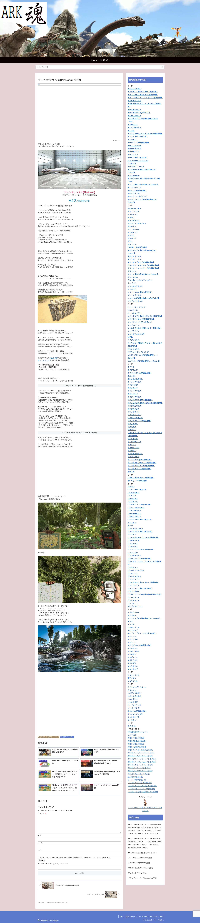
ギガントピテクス (134, 259)
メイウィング (133, 630)
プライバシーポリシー (144, 916)
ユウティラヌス (133, 675)
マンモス (131, 624)
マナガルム (132, 615)
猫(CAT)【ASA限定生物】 (138, 481)
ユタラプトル (133, 681)
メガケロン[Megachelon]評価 (139, 863)
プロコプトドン (133, 579)
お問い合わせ (130, 916)
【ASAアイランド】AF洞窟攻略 (140, 783)
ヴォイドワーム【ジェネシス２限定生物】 (143, 582)
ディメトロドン (133, 412)
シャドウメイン (133, 331)
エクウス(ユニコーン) (136, 166)
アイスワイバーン (134, 89)
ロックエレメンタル (135, 714)
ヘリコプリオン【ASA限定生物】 (140, 588)
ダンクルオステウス (135, 379)
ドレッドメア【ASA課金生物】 (139, 469)
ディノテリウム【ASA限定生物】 (140, 400)
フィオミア (132, 534)
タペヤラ (131, 367)
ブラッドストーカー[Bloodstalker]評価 (142, 878)
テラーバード (133, 394)
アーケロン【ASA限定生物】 (139, 142)
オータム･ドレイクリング (137, 196)
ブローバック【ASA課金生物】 (139, 558)
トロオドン (132, 451)
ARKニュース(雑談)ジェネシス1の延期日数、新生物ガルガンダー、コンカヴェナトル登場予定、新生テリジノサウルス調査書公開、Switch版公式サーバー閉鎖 (145, 843)
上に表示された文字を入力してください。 (53, 864)
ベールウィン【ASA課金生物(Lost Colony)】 (145, 594)
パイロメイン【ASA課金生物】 (139, 504)
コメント (42, 813)
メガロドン (132, 654)
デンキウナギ (133, 439)
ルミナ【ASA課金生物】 (137, 711)
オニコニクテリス (134, 187)
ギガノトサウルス (134, 256)
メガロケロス (133, 648)
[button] (162, 67)
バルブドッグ (133, 501)
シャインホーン (133, 325)
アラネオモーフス (134, 110)
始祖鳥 (130, 337)
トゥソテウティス (44, 360)
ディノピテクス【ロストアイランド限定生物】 (145, 403)
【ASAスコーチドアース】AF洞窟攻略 (142, 786)
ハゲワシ (131, 486)
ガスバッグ (132, 238)
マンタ (130, 621)
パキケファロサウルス (136, 507)
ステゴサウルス (133, 340)
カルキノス (132, 226)
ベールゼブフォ (133, 597)
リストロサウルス (134, 696)
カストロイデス (133, 211)
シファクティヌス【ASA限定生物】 (141, 319)
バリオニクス (133, 499)
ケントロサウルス (134, 295)
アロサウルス (133, 125)
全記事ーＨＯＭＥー (67, 737)
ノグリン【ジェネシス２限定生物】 (141, 478)
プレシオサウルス (134, 576)
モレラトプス (133, 666)
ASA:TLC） (146, 113)
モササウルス (133, 660)
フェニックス (133, 543)
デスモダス (132, 427)
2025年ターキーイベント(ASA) (139, 768)
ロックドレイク (133, 717)
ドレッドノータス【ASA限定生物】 (141, 466)
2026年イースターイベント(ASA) (140, 756)
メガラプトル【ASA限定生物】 (139, 645)
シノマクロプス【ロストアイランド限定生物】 (145, 316)
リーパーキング (133, 708)
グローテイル (133, 277)
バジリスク (132, 496)
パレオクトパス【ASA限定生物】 (140, 519)
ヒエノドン (132, 522)
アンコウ (131, 131)
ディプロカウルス (134, 406)
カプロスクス (133, 214)
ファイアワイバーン (135, 528)
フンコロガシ (133, 552)
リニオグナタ (133, 699)
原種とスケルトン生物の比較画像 (140, 750)
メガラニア (132, 642)
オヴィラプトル (133, 193)
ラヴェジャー (133, 690)
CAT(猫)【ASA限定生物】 (138, 247)
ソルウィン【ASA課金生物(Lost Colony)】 (144, 361)
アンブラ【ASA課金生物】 (138, 136)
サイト (40, 850)
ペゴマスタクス (133, 600)
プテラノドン (133, 567)
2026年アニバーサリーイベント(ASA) (142, 759)
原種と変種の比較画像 (136, 744)
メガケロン (132, 636)
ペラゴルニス (133, 603)
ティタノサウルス (134, 382)
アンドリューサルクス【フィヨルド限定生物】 (145, 133)
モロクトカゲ (133, 669)
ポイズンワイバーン (135, 606)
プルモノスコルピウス (136, 570)
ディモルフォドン (134, 415)
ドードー (131, 472)
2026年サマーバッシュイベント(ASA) (142, 762)
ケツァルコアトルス (135, 286)
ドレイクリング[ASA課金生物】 (140, 460)
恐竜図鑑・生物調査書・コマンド (49, 737)
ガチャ (130, 241)
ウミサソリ (132, 163)
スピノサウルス (133, 349)
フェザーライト (133, 540)
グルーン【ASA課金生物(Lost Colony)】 (143, 274)
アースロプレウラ (134, 145)
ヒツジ (130, 525)
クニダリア (53, 358)
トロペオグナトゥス (135, 454)
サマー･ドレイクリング (136, 307)
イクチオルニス (133, 151)
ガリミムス (132, 244)
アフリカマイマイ (134, 101)
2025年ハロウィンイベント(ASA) (140, 765)
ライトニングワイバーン (137, 687)
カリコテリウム (133, 220)
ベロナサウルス (133, 591)
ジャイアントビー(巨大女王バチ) (140, 322)
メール (40, 843)
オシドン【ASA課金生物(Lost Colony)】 (143, 184)
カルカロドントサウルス (137, 223)
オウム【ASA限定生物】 (137, 190)
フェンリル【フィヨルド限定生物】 (141, 549)
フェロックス (133, 546)
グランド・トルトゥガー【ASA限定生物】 (144, 268)
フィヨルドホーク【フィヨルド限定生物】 (143, 537)
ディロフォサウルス (135, 418)
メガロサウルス (133, 651)
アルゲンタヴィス (134, 116)
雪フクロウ (132, 678)
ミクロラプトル (133, 627)
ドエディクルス (133, 457)
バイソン (131, 489)
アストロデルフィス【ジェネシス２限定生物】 (145, 98)
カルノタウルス (133, 229)
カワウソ (131, 235)
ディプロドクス (133, 409)
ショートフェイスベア (136, 334)
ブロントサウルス (134, 555)
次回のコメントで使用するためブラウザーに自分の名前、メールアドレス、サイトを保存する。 (76, 857)
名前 (39, 835)
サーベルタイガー (134, 313)
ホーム (122, 916)
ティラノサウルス (134, 391)
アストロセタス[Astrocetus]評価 (140, 858)
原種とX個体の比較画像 (137, 741)
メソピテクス (133, 657)
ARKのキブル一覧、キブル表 (139, 774)
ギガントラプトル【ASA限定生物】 (141, 262)
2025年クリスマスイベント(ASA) (140, 771)
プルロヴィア (133, 573)
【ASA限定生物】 (141, 489)
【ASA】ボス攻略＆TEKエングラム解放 (143, 792)
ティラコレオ (133, 388)
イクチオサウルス (134, 148)
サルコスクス (133, 310)
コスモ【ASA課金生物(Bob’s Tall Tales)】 (144, 298)
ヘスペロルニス (133, 585)
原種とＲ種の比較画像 (136, 738)
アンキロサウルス (134, 128)
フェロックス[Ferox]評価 (137, 873)
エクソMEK (132, 735)
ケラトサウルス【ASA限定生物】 (140, 292)
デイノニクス (133, 424)
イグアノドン (133, 154)
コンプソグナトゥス (135, 301)
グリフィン (132, 271)
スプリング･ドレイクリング (138, 352)
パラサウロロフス (134, 516)
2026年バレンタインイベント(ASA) (141, 753)
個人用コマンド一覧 (135, 777)
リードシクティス (134, 705)
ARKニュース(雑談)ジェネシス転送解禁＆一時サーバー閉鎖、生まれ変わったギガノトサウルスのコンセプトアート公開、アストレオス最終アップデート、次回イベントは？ (144, 829)
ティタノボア (133, 385)
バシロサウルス (133, 492)
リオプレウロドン (134, 693)
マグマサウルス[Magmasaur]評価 (140, 868)
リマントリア (133, 702)
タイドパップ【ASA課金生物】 (139, 373)
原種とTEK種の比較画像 (137, 747)
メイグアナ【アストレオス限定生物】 (142, 633)
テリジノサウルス (134, 397)
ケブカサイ (132, 289)
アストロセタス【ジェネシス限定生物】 (143, 95)
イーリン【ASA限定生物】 (138, 157)
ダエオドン (132, 376)
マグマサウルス (133, 612)
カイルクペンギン (134, 208)
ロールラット (133, 720)
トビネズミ (132, 445)
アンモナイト (133, 139)
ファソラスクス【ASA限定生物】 (140, 531)
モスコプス (132, 663)
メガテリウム (133, 639)
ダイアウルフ (133, 370)
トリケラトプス (133, 448)
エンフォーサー (133, 175)
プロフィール (158, 916)
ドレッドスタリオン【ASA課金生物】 (142, 463)
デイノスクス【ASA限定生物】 (139, 421)
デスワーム (132, 430)
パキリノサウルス (134, 510)
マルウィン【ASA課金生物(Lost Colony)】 (144, 618)
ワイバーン (132, 726)
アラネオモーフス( (135, 113)
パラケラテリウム (134, 513)
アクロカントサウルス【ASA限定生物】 (143, 92)
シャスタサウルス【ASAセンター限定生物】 (144, 328)
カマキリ (131, 217)
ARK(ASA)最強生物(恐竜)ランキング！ (142, 853)
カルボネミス (133, 232)
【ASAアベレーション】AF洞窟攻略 (141, 789)
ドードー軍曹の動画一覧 (137, 780)
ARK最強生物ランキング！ (138, 732)
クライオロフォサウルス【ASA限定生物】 (144, 265)
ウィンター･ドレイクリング (138, 160)
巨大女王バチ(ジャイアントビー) (140, 280)
